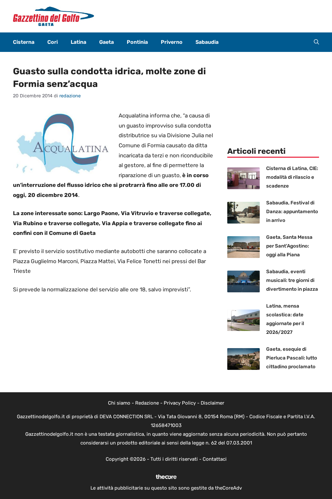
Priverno (172, 42)
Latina (78, 42)
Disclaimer (212, 403)
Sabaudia (207, 42)
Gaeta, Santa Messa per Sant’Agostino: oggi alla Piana (289, 246)
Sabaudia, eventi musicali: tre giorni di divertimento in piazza (292, 280)
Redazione (147, 403)
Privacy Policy (180, 403)
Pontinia (137, 42)
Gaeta (106, 42)
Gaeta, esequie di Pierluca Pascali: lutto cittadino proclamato (291, 358)
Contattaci (215, 459)
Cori (52, 42)
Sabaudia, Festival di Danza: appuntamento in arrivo (292, 211)
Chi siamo (119, 403)
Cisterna (23, 42)
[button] (316, 42)
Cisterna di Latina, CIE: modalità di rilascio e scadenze (292, 177)
